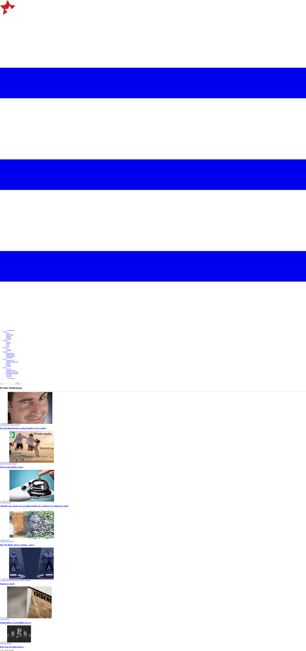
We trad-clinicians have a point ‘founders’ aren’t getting (23, 428)
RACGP (8, 343)
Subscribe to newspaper (12, 372)
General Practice (9, 541)
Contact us (9, 376)
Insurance (16, 580)
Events (5, 359)
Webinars (8, 339)
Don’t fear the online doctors (12, 647)
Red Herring (9, 357)
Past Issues (9, 374)
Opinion (5, 347)
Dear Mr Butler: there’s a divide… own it (17, 545)
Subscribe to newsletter (12, 373)
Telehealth (14, 463)
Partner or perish (7, 584)
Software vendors (9, 424)
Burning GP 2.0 (10, 360)
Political (5, 340)
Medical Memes (10, 354)
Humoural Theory (10, 356)
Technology (17, 424)
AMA (7, 346)
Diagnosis (8, 336)
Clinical (5, 331)
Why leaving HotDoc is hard (11, 467)
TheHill (7, 619)
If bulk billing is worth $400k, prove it (15, 623)
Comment (8, 350)
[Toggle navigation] (2, 21)
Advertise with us (10, 370)
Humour (5, 352)
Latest (7, 333)
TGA (7, 344)
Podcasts (8, 337)
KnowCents (8, 643)
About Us (8, 369)
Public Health (9, 334)
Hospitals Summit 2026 (12, 362)
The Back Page (10, 353)
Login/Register (11, 330)
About (4, 367)
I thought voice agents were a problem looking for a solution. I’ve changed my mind (34, 506)
